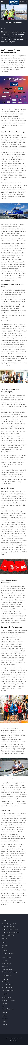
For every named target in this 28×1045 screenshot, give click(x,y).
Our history (5, 945)
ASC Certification (7, 987)
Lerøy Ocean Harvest (8, 990)
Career (4, 948)
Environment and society (9, 972)
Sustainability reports (8, 1000)
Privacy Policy (14, 1040)
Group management (8, 953)
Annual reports (6, 997)
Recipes (4, 960)
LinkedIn (4, 1016)
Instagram (5, 1019)
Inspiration (5, 966)
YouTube (4, 1024)
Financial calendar (8, 1009)
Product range (6, 963)
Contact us (5, 950)
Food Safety (5, 982)
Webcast (4, 1003)
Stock (3, 1006)
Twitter (4, 1021)
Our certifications (7, 985)
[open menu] (2, 1)
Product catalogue (7, 969)
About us (4, 942)
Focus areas (5, 979)
